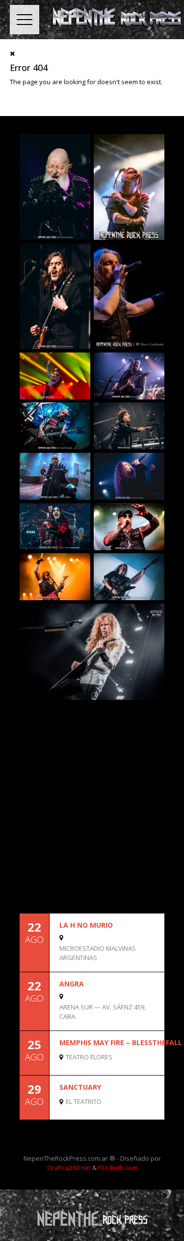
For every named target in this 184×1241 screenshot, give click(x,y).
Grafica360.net (69, 1167)
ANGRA (71, 983)
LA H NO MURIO (86, 925)
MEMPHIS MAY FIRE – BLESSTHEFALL (120, 1042)
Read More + (147, 963)
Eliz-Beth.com (117, 1167)
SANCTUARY (80, 1087)
